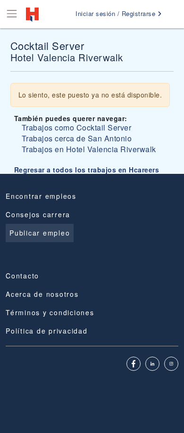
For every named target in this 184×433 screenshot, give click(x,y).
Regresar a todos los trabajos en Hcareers (86, 169)
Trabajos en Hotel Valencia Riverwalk (89, 149)
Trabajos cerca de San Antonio (77, 138)
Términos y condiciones (50, 312)
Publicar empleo (39, 232)
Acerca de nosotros (42, 294)
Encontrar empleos (41, 196)
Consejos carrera (38, 214)
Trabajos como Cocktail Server (77, 127)
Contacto (22, 275)
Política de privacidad (47, 330)
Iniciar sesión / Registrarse (116, 13)
